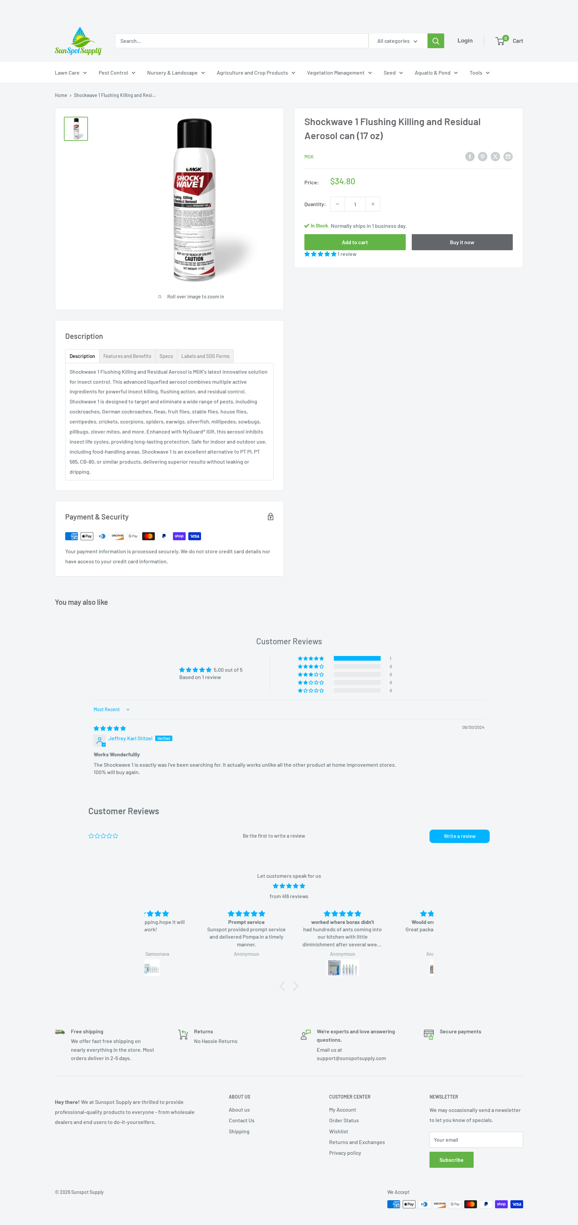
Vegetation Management (336, 72)
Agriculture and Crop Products (252, 72)
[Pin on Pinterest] (482, 156)
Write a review (460, 836)
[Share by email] (508, 156)
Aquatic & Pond (433, 72)
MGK (309, 157)
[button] (321, 254)
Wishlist (338, 1131)
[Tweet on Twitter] (495, 156)
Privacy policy (345, 1152)
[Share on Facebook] (470, 156)
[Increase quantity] (373, 204)
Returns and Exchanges (357, 1142)
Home (61, 95)
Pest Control (113, 72)
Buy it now (462, 242)
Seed (390, 72)
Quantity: (315, 204)
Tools (476, 72)
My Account (342, 1109)
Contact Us (242, 1120)
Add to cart (355, 242)
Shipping (239, 1131)
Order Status (344, 1120)
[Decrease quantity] (337, 204)
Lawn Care (67, 72)
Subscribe (452, 1159)
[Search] (435, 40)
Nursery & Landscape (172, 72)
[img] (110, 728)
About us (239, 1109)
